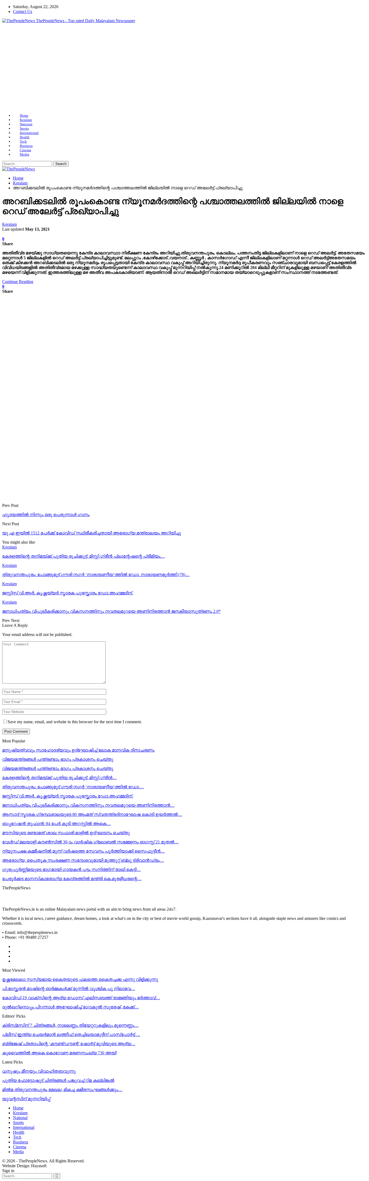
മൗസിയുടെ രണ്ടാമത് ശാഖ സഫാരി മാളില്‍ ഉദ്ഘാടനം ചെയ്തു (66, 832)
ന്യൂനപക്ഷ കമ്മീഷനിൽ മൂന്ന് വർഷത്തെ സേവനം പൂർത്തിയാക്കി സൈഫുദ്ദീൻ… (83, 851)
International (29, 133)
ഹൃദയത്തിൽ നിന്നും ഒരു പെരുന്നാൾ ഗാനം (46, 514)
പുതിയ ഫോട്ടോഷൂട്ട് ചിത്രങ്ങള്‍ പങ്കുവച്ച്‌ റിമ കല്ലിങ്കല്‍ (58, 1080)
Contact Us (22, 11)
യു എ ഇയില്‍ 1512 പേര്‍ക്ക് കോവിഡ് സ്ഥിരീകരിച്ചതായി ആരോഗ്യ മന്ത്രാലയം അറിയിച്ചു (91, 533)
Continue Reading (17, 281)
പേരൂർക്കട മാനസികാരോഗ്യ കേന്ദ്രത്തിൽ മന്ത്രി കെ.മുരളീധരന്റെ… (72, 878)
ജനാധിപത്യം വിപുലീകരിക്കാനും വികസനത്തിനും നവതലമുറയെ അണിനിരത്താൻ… (88, 805)
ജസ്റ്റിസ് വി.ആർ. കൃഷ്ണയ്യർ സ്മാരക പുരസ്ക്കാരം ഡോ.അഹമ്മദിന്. (67, 796)
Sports (24, 128)
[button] (184, 96)
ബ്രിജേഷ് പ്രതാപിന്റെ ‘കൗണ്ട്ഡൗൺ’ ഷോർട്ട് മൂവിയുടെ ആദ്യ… (68, 1043)
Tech (23, 141)
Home (24, 115)
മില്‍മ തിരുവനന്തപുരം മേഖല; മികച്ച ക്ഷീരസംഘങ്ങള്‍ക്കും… (62, 1089)
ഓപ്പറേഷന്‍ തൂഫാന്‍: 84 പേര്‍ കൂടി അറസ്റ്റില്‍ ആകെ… (56, 823)
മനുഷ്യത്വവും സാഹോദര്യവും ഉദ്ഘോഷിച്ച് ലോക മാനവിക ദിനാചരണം (78, 750)
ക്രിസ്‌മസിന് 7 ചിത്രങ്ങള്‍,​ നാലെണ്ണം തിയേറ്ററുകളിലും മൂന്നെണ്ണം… (70, 1025)
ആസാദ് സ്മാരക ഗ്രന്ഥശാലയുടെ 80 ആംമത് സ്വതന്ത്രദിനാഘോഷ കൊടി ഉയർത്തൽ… (92, 814)
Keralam (26, 120)
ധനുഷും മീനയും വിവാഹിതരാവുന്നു (39, 1071)
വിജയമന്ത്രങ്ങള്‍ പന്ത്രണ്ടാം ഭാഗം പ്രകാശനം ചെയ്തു (57, 759)
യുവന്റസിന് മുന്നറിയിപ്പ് (26, 1098)
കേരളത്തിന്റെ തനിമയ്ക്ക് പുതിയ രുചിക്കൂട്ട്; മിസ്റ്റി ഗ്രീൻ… (59, 777)
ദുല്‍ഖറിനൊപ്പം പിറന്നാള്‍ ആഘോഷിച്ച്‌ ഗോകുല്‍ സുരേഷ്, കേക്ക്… (70, 1007)
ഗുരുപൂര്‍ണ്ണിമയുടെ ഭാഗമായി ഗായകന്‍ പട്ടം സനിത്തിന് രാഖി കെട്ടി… (71, 869)
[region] (184, 68)
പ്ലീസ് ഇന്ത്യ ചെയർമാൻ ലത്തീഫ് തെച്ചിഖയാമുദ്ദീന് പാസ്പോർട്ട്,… (71, 1034)
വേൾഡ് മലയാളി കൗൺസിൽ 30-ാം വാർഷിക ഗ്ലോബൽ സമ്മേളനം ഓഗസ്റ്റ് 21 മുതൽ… (90, 842)
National (26, 124)
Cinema (25, 150)
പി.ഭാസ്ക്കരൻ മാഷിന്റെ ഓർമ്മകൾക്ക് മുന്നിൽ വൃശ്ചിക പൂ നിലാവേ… (68, 988)
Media (24, 154)
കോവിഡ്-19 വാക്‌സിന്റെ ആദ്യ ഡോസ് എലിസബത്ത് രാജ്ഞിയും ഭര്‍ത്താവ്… (81, 997)
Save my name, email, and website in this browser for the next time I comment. (75, 721)
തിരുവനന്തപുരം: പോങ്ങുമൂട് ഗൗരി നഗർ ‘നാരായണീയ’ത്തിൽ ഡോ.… (73, 787)
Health (24, 137)
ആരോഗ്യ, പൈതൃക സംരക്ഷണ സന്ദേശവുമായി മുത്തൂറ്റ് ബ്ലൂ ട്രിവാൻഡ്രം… (83, 860)
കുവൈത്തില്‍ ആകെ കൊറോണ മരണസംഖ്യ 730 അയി (59, 1053)
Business (26, 146)
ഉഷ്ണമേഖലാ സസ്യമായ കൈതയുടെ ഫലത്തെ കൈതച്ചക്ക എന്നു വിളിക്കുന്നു (80, 979)
